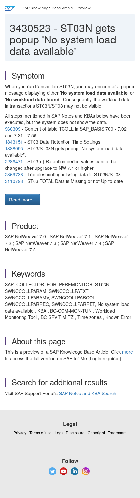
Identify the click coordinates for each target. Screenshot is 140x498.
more (127, 351)
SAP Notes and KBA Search (87, 393)
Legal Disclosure (70, 432)
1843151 (14, 141)
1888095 (14, 148)
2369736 (14, 174)
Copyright (96, 432)
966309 (13, 128)
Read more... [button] (22, 199)
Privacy (19, 432)
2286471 (14, 161)
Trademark (117, 432)
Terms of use (40, 432)
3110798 (14, 181)
